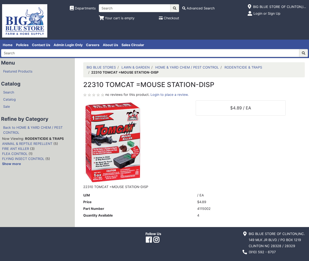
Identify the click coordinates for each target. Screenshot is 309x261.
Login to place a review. (170, 94)
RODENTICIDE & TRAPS (243, 67)
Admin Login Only (68, 45)
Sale (6, 106)
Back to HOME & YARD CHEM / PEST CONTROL (33, 130)
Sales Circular (132, 45)
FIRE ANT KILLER (15, 149)
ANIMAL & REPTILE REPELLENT (27, 144)
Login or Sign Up (267, 13)
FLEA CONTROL (15, 154)
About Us (110, 45)
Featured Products (17, 71)
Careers (92, 45)
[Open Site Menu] (249, 7)
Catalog (9, 99)
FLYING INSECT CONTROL (23, 159)
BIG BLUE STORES (101, 67)
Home (8, 45)
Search (8, 92)
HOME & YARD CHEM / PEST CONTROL (187, 67)
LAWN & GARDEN (135, 67)
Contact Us (41, 45)
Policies (22, 45)
